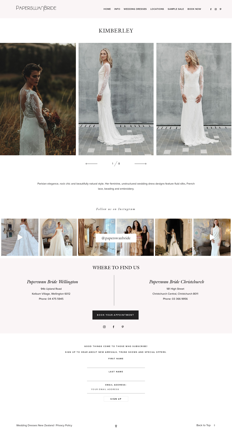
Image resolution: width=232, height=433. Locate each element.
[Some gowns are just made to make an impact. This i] (212, 237)
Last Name (116, 372)
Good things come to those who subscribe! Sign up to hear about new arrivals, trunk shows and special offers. (116, 349)
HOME (107, 9)
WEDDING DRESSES (135, 9)
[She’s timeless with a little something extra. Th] (19, 237)
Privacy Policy (64, 425)
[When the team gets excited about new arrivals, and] (58, 237)
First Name (116, 359)
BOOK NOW (194, 9)
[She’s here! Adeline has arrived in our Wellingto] (173, 237)
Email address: (116, 385)
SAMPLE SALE (176, 9)
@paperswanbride (116, 238)
